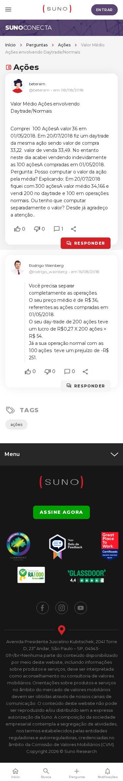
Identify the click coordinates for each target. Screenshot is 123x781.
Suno (28, 27)
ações (16, 424)
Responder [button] (89, 243)
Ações (64, 44)
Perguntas (37, 44)
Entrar (104, 10)
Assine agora (61, 512)
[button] (17, 229)
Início (10, 44)
